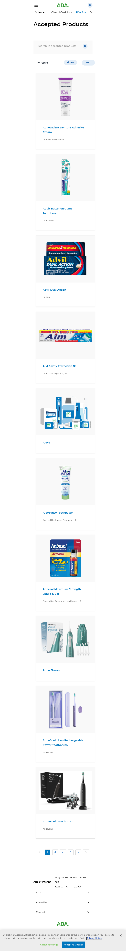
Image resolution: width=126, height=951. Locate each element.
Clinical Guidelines (61, 12)
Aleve (46, 442)
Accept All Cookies (73, 945)
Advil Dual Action (54, 290)
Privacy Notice (94, 938)
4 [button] (70, 852)
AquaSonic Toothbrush (58, 821)
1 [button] (47, 852)
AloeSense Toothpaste (58, 512)
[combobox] (63, 46)
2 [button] (55, 852)
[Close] (120, 935)
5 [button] (78, 852)
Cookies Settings (49, 945)
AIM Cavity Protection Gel (60, 366)
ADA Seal (81, 12)
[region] (63, 940)
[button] (85, 46)
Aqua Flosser (51, 670)
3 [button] (62, 852)
